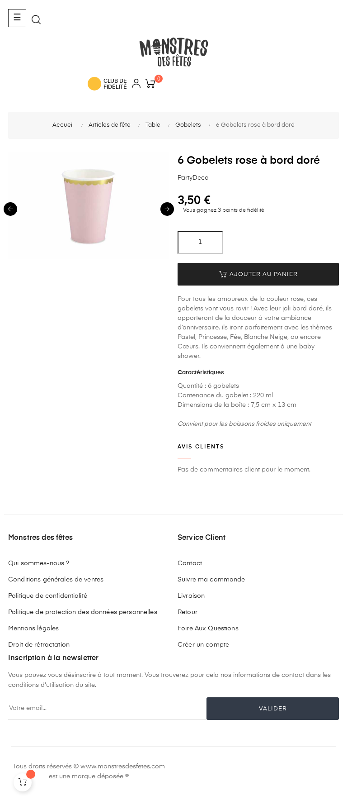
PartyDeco (193, 178)
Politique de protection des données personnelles (82, 612)
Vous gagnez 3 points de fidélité (223, 210)
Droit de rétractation (39, 645)
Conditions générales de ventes (55, 579)
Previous (10, 209)
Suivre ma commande (211, 579)
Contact (190, 563)
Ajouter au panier (263, 274)
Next (167, 209)
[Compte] (136, 85)
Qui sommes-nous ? (38, 563)
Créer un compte (203, 645)
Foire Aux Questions (208, 628)
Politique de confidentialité (47, 596)
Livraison (191, 596)
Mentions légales (33, 628)
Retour (187, 612)
